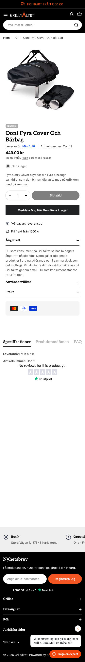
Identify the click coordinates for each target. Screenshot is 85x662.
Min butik (29, 146)
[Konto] (71, 14)
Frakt (25, 157)
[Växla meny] (5, 14)
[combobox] (42, 25)
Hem (6, 38)
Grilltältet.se (46, 251)
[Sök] (76, 25)
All (16, 38)
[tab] (17, 343)
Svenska (9, 642)
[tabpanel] (42, 357)
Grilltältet (21, 655)
